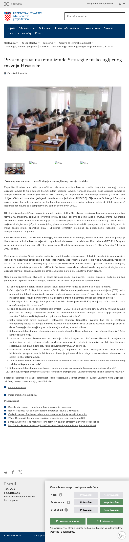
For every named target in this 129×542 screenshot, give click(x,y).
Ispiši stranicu (6, 472)
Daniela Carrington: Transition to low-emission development (39, 407)
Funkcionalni (58, 502)
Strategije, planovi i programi (21, 46)
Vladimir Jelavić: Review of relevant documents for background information (47, 414)
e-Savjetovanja (12, 492)
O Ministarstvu (27, 28)
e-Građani (9, 489)
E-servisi (108, 28)
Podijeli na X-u (20, 472)
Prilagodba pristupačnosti (100, 3)
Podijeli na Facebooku (13, 472)
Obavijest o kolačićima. (62, 531)
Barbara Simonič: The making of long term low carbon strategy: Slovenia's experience (53, 421)
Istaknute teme (91, 28)
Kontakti (40, 33)
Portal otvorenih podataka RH (19, 496)
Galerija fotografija (17, 73)
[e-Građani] (18, 4)
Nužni (54, 494)
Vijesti (11, 28)
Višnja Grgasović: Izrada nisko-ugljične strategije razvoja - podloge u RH (46, 418)
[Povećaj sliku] (64, 118)
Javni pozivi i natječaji (19, 33)
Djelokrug (48, 42)
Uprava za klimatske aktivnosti (75, 42)
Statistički (57, 510)
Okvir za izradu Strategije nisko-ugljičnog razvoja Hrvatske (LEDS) (75, 46)
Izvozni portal (11, 500)
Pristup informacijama (67, 28)
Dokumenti (45, 28)
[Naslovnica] (34, 16)
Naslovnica (10, 42)
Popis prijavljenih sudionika (22, 394)
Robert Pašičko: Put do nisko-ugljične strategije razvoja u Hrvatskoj (43, 410)
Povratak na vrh (14, 535)
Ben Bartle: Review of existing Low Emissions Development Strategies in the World (52, 425)
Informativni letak (17, 387)
